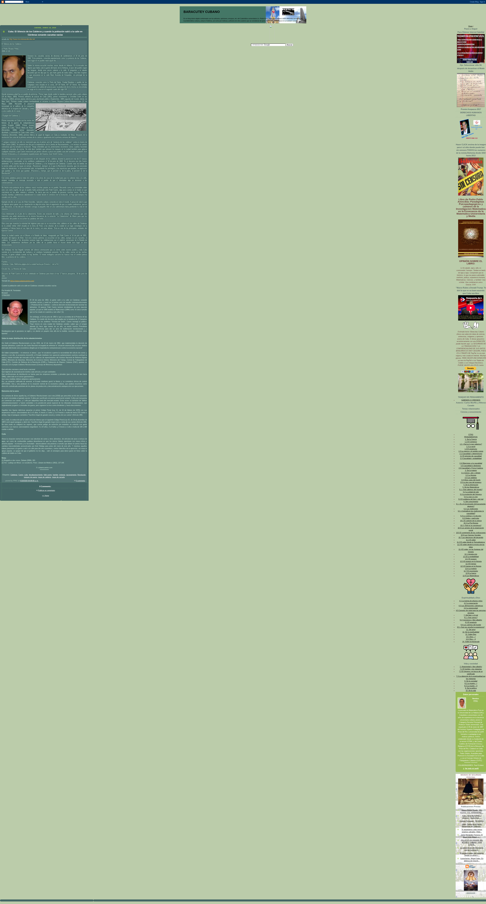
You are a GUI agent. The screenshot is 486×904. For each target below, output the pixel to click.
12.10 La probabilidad (471, 557)
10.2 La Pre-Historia (471, 523)
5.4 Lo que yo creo (471, 497)
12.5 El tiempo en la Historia (470, 566)
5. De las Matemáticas (471, 487)
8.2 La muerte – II (470, 686)
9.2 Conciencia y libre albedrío (471, 620)
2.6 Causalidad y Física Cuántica (471, 468)
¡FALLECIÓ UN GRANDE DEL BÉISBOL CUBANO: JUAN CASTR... (472, 842)
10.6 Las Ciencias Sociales (471, 535)
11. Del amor (470, 630)
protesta (62, 475)
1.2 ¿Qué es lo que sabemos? (471, 444)
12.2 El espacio (471, 559)
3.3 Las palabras (471, 478)
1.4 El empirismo (471, 449)
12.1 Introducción (470, 554)
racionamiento (71, 475)
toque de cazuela (58, 477)
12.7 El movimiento (471, 571)
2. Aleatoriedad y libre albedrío (471, 667)
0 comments (80, 481)
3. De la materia (471, 470)
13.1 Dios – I (470, 637)
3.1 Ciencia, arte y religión (470, 473)
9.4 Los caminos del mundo (471, 625)
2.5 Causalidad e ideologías (471, 466)
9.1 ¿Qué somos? (470, 618)
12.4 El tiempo (470, 564)
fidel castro (48, 475)
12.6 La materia (471, 569)
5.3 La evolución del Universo (471, 494)
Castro (20, 475)
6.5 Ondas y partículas (470, 518)
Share (470, 26)
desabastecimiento (36, 475)
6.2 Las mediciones (471, 509)
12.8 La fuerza (471, 573)
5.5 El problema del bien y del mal (470, 499)
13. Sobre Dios (470, 634)
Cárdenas (14, 475)
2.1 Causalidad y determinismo (471, 454)
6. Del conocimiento (471, 502)
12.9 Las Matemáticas (471, 576)
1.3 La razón (470, 447)
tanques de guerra (30, 477)
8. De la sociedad (470, 681)
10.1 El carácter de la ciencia (471, 521)
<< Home (45, 496)
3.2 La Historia (470, 475)
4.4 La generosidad (471, 608)
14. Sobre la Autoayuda (470, 642)
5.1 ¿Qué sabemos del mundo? (470, 490)
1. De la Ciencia (471, 439)
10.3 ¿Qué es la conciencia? (470, 525)
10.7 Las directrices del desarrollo (471, 537)
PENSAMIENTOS (471, 437)
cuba (26, 475)
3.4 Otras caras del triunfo (470, 480)
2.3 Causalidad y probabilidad (471, 458)
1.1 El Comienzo (471, 442)
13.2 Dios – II (471, 639)
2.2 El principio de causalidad (471, 456)
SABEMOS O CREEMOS (470, 400)
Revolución (81, 475)
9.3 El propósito (471, 622)
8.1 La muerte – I (471, 683)
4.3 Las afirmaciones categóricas (471, 606)
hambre (55, 475)
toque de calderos (44, 477)
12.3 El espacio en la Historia (471, 561)
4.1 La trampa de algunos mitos (470, 601)
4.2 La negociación (471, 603)
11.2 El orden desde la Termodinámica (471, 542)
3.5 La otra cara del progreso (470, 482)
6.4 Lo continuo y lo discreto (470, 516)
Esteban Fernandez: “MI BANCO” (472, 821)
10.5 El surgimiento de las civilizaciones (471, 533)
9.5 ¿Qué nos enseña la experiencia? (470, 627)
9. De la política (471, 688)
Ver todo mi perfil (472, 768)
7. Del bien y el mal (471, 615)
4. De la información (470, 485)
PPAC (475, 701)
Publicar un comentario (46, 490)
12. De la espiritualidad (470, 632)
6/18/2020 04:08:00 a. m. (29, 481)
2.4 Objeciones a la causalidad (471, 463)
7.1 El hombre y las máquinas (471, 669)
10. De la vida (471, 691)
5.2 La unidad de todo (471, 492)
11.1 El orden (471, 540)
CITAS (470, 434)
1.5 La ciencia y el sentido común (471, 451)
